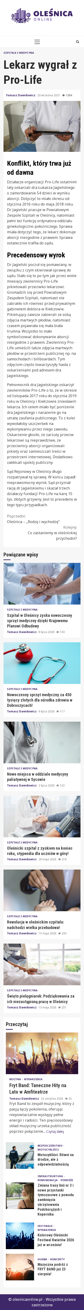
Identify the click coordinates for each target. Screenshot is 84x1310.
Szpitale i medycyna (19, 52)
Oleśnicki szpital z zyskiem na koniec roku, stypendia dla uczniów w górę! (42, 816)
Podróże (67, 1180)
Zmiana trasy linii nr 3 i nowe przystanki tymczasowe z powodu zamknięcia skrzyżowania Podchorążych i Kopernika (20, 1195)
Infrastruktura (51, 1176)
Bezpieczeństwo (50, 1145)
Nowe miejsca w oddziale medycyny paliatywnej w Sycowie (42, 742)
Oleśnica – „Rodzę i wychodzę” (33, 519)
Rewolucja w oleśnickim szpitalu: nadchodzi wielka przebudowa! (42, 890)
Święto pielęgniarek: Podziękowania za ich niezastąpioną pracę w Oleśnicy (42, 964)
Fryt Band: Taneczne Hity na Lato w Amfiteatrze (42, 1053)
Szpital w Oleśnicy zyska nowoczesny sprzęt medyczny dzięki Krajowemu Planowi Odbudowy (42, 584)
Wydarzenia (33, 1079)
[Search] (77, 41)
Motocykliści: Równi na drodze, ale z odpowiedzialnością (20, 1155)
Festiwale (45, 1226)
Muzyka (15, 1079)
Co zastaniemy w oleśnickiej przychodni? (52, 533)
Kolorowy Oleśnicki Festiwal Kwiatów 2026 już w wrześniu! (20, 1236)
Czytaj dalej (55, 1131)
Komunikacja (48, 1180)
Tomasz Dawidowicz (21, 95)
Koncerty (57, 1259)
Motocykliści (48, 1149)
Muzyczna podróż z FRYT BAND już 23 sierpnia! (20, 1267)
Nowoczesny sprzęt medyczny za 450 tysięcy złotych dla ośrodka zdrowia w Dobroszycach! (42, 663)
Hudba (43, 1259)
